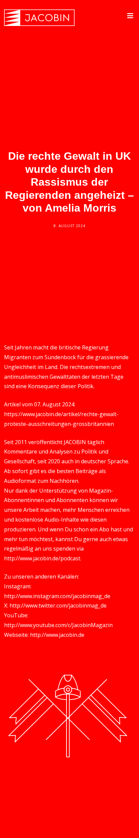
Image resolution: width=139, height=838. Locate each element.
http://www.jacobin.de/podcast (42, 558)
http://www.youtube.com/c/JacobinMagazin (58, 625)
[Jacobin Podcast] (39, 17)
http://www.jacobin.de (57, 635)
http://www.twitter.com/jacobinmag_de (58, 605)
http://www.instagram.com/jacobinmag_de (57, 596)
